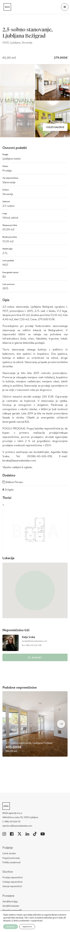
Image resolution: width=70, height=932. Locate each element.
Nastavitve (27, 926)
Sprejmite (10, 926)
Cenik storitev (9, 853)
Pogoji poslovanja (11, 858)
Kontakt (37, 657)
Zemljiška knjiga (10, 901)
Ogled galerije (55, 127)
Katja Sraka (28, 637)
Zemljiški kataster (10, 905)
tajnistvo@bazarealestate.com (17, 825)
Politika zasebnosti (11, 862)
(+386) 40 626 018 (33, 645)
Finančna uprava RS (12, 910)
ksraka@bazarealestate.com (34, 641)
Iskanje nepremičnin (12, 886)
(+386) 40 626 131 (11, 821)
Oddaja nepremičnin (12, 881)
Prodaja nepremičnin (12, 877)
